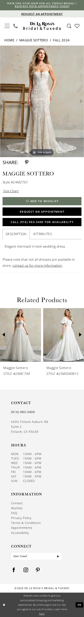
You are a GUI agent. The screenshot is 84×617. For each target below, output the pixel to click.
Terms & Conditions (26, 523)
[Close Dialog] (4, 605)
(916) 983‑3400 (23, 412)
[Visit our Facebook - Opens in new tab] (13, 570)
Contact (17, 503)
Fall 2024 (61, 40)
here (41, 613)
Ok (79, 604)
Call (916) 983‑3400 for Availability (42, 222)
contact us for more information (37, 265)
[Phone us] (16, 26)
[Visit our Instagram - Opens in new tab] (26, 570)
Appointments (21, 528)
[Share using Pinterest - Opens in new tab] (27, 162)
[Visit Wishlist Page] (77, 26)
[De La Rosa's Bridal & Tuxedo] (42, 26)
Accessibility (20, 533)
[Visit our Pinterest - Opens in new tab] (37, 570)
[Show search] (69, 26)
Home (9, 40)
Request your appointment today (42, 6)
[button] (7, 25)
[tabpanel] (42, 101)
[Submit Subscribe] (58, 556)
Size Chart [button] (11, 191)
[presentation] (20, 335)
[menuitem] (7, 26)
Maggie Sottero (33, 40)
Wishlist (17, 508)
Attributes (42, 234)
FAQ (14, 513)
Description (16, 234)
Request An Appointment (42, 211)
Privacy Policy (21, 518)
